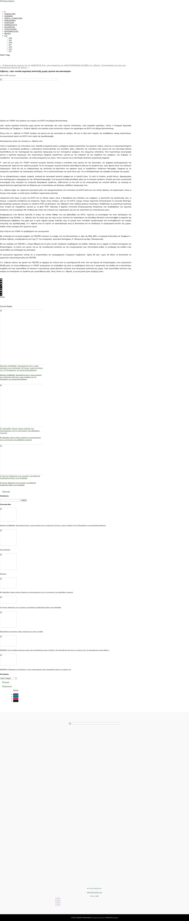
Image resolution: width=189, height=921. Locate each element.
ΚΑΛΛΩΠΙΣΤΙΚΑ (9, 27)
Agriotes (3, 574)
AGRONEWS (8, 16)
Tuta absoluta (5, 550)
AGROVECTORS (9, 14)
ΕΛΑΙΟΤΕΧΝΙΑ (9, 22)
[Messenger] (65, 290)
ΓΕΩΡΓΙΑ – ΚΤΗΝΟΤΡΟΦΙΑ (13, 18)
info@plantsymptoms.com (94, 892)
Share (2, 297)
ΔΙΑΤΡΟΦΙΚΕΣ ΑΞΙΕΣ (11, 31)
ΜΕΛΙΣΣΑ (7, 33)
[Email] (65, 284)
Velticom (115, 917)
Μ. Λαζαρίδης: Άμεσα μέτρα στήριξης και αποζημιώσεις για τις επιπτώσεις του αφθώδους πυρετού (20, 431)
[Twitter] (65, 282)
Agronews (13, 75)
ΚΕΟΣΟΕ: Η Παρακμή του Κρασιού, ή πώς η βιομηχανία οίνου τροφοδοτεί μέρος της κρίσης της (35, 669)
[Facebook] (65, 279)
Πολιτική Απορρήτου (99, 917)
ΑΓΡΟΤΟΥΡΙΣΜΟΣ (10, 29)
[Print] (65, 292)
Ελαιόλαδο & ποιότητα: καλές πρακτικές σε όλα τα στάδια (21, 631)
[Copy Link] (65, 286)
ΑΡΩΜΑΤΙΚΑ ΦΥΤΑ (10, 25)
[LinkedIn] (65, 288)
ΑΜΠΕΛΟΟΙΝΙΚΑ (10, 20)
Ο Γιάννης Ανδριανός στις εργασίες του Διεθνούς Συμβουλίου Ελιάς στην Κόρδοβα (20, 477)
